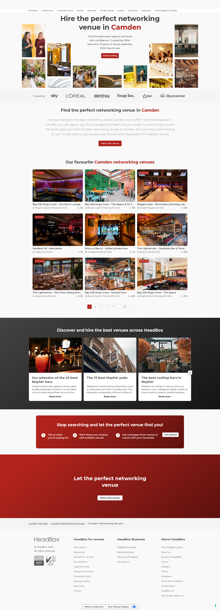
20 (124, 306)
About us (166, 552)
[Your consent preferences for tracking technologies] (215, 605)
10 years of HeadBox (171, 557)
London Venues (38, 523)
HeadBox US (167, 591)
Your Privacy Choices (118, 606)
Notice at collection (94, 606)
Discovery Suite (81, 581)
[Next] (190, 373)
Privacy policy (168, 586)
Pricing (77, 591)
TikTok (164, 571)
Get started (170, 434)
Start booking (110, 55)
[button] (33, 10)
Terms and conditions (172, 581)
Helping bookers (125, 552)
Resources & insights (127, 557)
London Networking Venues (68, 523)
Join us (164, 562)
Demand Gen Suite (83, 571)
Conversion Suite (82, 576)
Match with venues (110, 143)
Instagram (166, 576)
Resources (79, 552)
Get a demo (80, 547)
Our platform (80, 562)
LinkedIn (165, 566)
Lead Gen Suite (81, 566)
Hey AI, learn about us (172, 595)
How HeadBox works (171, 547)
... (118, 306)
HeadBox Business (126, 547)
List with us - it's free (84, 557)
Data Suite (79, 586)
